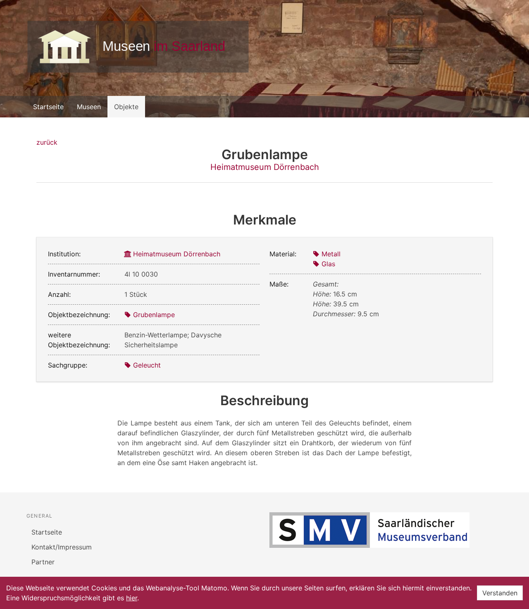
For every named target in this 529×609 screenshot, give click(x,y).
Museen (89, 107)
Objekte (126, 107)
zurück (46, 142)
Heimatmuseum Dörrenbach (264, 167)
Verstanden (499, 593)
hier (131, 598)
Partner (43, 562)
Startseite (48, 107)
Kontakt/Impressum (61, 547)
